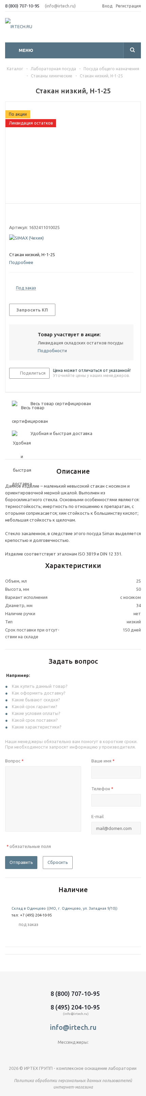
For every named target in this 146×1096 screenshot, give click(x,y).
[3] (25, 215)
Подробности (52, 350)
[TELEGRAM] (59, 1053)
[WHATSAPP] (87, 1053)
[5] (38, 215)
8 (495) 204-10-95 (75, 1007)
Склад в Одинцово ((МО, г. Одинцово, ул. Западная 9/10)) (64, 908)
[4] (32, 215)
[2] (19, 215)
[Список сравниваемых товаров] (137, 28)
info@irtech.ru (73, 1027)
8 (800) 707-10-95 (22, 5)
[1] (12, 215)
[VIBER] (73, 1053)
